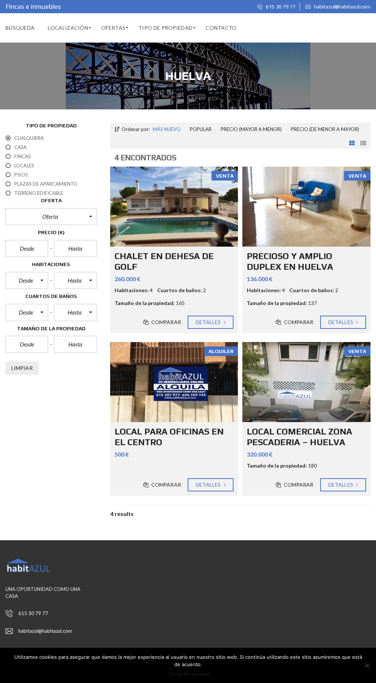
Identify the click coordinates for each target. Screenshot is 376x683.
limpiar (22, 368)
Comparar (165, 322)
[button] (51, 216)
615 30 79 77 (280, 7)
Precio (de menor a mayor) (325, 129)
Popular (201, 129)
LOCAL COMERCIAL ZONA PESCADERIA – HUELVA (299, 436)
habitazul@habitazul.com (341, 7)
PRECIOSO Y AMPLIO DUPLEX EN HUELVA (290, 261)
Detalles (209, 322)
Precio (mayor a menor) (251, 129)
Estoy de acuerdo (190, 674)
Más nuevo (167, 129)
